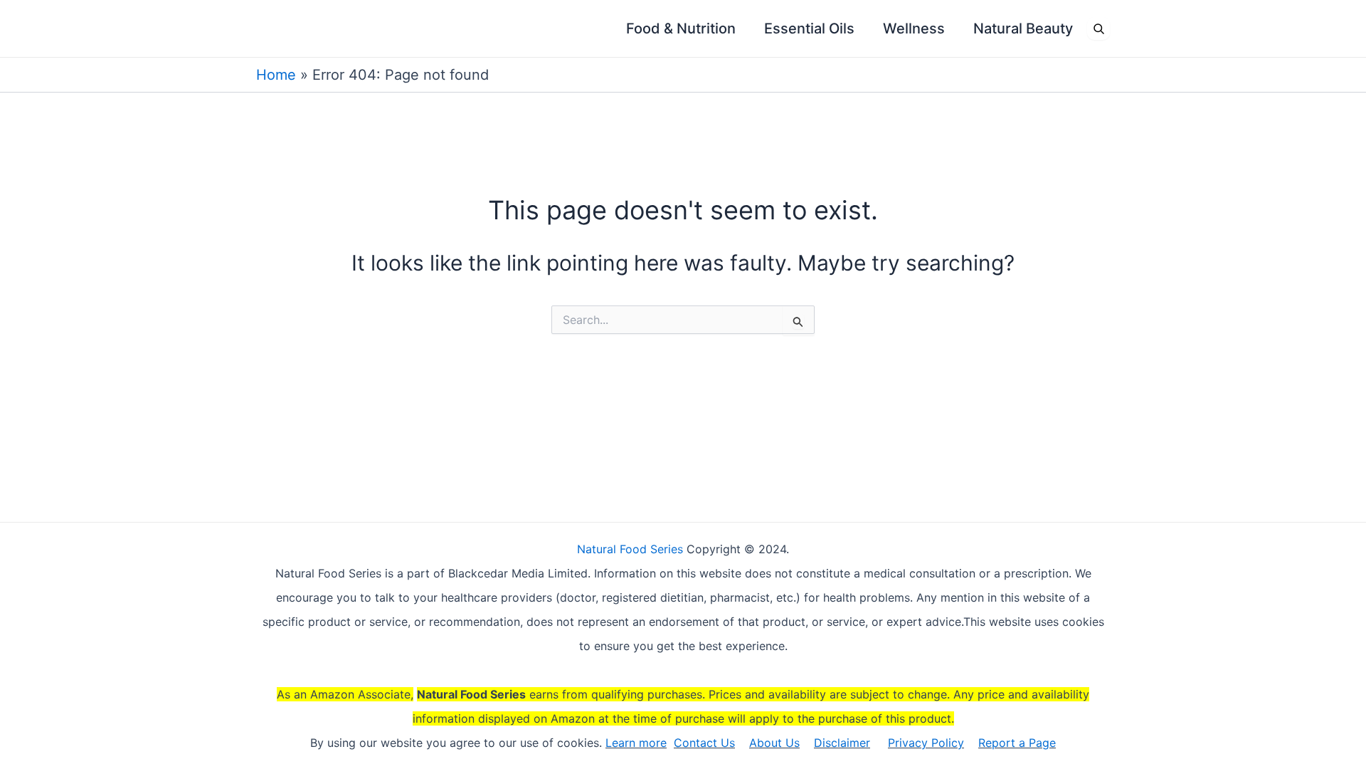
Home (276, 74)
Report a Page (1017, 743)
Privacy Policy (926, 743)
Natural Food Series (630, 549)
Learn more (636, 743)
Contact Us (704, 743)
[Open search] (1098, 28)
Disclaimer (842, 743)
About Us (774, 743)
